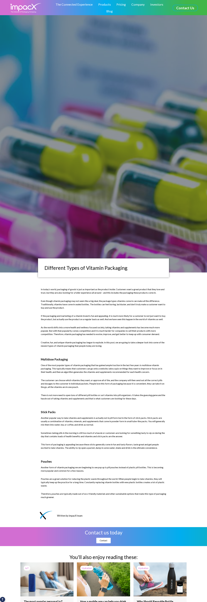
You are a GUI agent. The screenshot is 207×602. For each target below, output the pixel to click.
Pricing (121, 4)
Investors (156, 4)
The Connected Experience (74, 4)
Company (138, 4)
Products (104, 4)
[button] (185, 8)
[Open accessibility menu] (2, 599)
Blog (109, 11)
